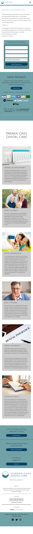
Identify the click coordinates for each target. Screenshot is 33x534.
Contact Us (16, 464)
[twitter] (16, 520)
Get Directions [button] (16, 435)
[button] (30, 2)
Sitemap (19, 515)
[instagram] (20, 520)
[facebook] (13, 520)
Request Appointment (16, 449)
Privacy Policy (16, 88)
